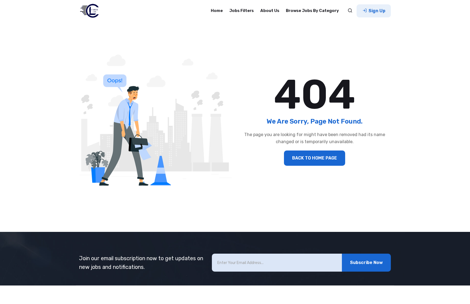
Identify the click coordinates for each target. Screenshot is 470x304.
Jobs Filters (241, 10)
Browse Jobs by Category (312, 10)
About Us (269, 10)
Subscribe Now (366, 262)
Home (217, 10)
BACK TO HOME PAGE (314, 158)
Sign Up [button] (376, 10)
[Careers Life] (91, 11)
